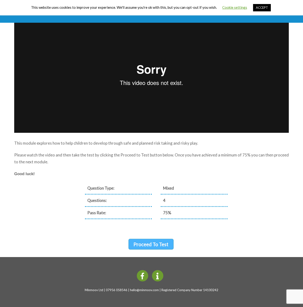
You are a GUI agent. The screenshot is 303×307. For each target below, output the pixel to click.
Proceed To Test (151, 244)
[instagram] (158, 275)
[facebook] (143, 275)
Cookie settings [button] (234, 7)
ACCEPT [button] (262, 7)
